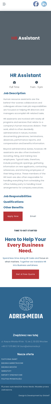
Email (33, 216)
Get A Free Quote (25, 274)
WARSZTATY (6, 371)
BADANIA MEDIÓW (9, 367)
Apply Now (12, 216)
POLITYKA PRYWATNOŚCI (11, 379)
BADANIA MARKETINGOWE (12, 363)
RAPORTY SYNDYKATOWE (11, 375)
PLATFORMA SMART (9, 359)
